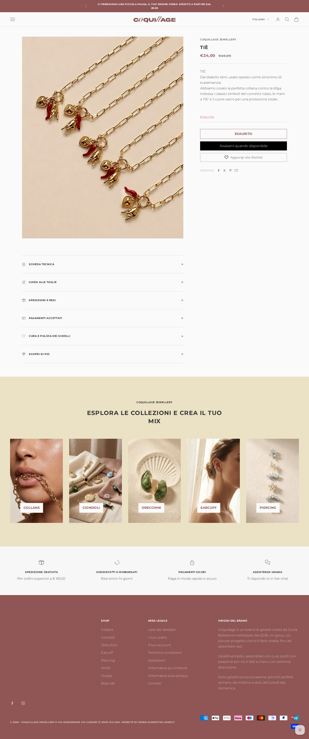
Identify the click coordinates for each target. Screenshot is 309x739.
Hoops (106, 676)
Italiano (258, 19)
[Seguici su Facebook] (12, 703)
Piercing (108, 660)
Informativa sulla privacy (168, 676)
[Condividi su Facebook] (218, 170)
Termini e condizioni (165, 653)
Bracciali (108, 683)
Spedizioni (156, 660)
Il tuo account (159, 645)
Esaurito (243, 134)
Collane (32, 508)
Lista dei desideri (162, 630)
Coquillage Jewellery (218, 39)
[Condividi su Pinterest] (230, 170)
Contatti (154, 683)
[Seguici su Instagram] (23, 703)
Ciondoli (91, 508)
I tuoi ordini (157, 637)
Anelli (105, 668)
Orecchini (151, 508)
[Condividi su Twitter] (224, 170)
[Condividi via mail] (236, 170)
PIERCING (268, 508)
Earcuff (209, 508)
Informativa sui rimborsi (167, 668)
